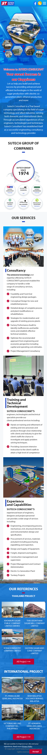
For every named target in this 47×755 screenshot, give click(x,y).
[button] (3, 36)
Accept (35, 751)
